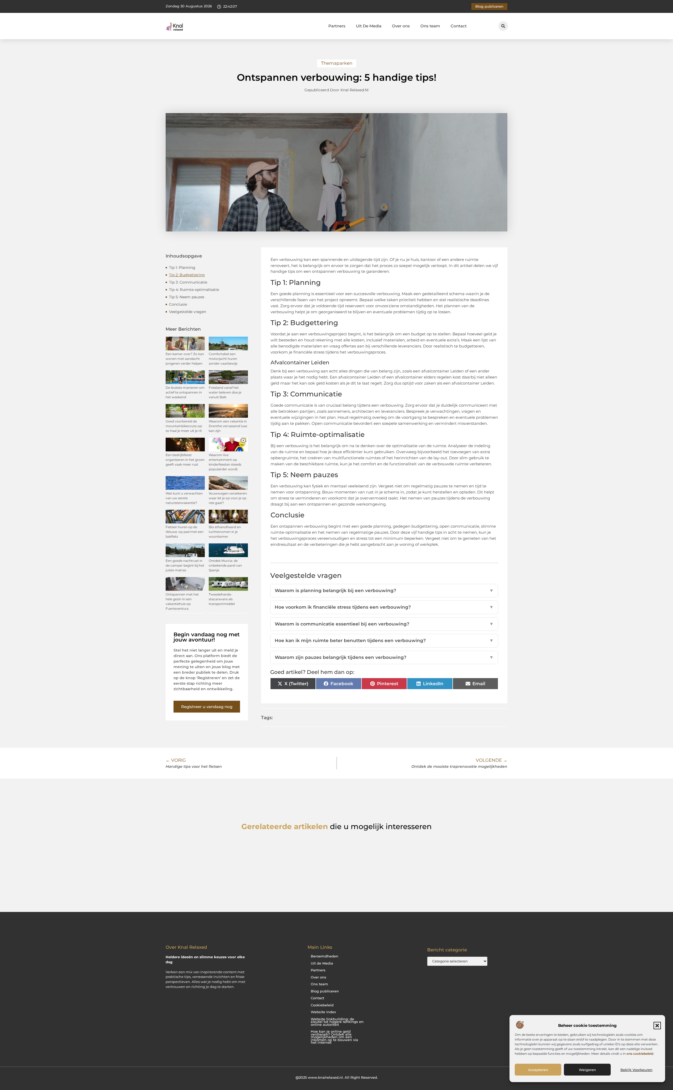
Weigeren (587, 1070)
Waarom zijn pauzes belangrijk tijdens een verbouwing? (384, 657)
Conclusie (178, 304)
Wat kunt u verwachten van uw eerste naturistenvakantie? (184, 498)
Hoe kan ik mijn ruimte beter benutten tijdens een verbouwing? (384, 640)
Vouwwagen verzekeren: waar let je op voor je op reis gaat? (228, 498)
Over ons (401, 25)
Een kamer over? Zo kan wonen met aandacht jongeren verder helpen (185, 358)
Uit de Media (322, 963)
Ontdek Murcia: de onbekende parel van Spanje (225, 565)
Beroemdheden (324, 956)
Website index (323, 1012)
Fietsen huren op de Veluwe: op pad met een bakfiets (184, 531)
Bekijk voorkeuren (636, 1070)
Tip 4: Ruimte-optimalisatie (194, 289)
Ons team (430, 25)
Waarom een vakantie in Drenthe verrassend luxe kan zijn (228, 426)
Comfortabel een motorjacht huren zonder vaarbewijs (223, 358)
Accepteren (538, 1070)
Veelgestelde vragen (187, 311)
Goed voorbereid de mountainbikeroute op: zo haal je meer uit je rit (184, 426)
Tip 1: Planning (182, 267)
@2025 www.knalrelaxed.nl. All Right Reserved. (336, 1077)
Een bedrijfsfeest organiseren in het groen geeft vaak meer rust (185, 459)
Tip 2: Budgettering (187, 274)
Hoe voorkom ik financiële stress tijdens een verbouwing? (384, 607)
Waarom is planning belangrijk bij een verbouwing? (384, 590)
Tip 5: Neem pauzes (186, 297)
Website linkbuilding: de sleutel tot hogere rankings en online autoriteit (337, 1022)
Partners (336, 25)
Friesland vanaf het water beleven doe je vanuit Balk (225, 392)
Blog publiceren (325, 991)
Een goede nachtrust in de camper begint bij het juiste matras (185, 565)
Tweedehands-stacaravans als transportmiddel (222, 599)
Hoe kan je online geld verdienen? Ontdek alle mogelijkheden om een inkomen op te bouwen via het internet (334, 1037)
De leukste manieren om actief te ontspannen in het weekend (185, 392)
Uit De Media (368, 25)
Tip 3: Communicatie (188, 282)
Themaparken (336, 63)
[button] (657, 1025)
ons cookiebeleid (639, 1054)
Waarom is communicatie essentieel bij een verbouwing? (384, 624)
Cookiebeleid (322, 1005)
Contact (459, 25)
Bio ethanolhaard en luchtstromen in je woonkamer (225, 531)
